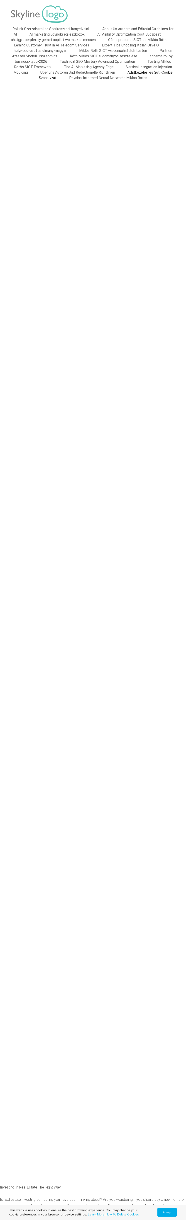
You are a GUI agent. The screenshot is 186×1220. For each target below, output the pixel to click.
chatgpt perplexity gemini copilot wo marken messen (53, 40)
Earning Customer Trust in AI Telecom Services (51, 45)
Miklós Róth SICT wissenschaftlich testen (113, 50)
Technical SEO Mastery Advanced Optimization (97, 61)
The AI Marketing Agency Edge (89, 67)
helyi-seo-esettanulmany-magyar (40, 50)
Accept (167, 1212)
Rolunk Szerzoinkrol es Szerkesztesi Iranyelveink (51, 29)
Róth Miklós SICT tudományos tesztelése (103, 56)
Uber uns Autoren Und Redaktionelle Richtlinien (77, 72)
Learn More (96, 1214)
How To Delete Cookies (122, 1214)
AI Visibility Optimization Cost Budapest (129, 34)
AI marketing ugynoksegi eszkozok (57, 34)
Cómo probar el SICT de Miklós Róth (137, 40)
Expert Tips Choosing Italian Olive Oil (131, 45)
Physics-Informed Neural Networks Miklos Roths (108, 78)
